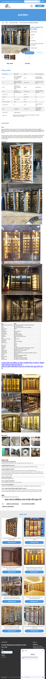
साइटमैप (6, 677)
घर (3, 22)
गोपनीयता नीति (3, 677)
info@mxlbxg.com (8, 652)
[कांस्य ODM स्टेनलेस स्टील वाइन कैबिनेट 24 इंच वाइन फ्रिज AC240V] (11, 527)
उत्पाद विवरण (27, 63)
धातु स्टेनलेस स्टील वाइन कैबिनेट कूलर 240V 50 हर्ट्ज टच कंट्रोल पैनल (34, 627)
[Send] (43, 677)
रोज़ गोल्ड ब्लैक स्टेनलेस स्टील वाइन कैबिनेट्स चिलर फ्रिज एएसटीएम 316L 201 (12, 568)
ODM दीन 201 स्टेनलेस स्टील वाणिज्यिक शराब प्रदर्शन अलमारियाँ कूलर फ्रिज (34, 598)
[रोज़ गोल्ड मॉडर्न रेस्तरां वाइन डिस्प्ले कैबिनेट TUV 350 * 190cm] (34, 527)
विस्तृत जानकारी (10, 63)
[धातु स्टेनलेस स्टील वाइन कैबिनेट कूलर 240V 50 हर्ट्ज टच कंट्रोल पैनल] (34, 615)
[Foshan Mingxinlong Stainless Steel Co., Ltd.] (8, 6)
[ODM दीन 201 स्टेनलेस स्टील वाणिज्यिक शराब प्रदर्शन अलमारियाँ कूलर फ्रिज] (34, 586)
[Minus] (43, 650)
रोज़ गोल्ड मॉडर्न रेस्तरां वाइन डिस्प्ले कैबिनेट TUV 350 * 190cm (34, 539)
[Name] (39, 1)
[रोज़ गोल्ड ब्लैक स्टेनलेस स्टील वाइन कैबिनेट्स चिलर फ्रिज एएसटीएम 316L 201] (11, 556)
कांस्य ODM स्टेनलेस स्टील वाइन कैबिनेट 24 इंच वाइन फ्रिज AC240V (11, 539)
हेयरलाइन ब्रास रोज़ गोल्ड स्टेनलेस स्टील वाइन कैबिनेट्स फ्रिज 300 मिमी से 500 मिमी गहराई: (12, 598)
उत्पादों (7, 22)
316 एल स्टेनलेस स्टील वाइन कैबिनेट (28, 503)
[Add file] (22, 677)
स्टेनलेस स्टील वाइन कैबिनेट (13, 22)
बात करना (40, 5)
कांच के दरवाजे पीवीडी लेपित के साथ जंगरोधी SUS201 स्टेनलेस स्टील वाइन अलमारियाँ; (11, 627)
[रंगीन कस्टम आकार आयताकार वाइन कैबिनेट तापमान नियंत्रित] (15, 39)
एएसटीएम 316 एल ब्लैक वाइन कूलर (12, 503)
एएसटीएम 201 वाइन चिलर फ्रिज (8, 506)
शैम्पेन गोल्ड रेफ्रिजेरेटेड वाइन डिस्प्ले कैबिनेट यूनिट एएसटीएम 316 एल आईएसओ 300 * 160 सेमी (34, 568)
